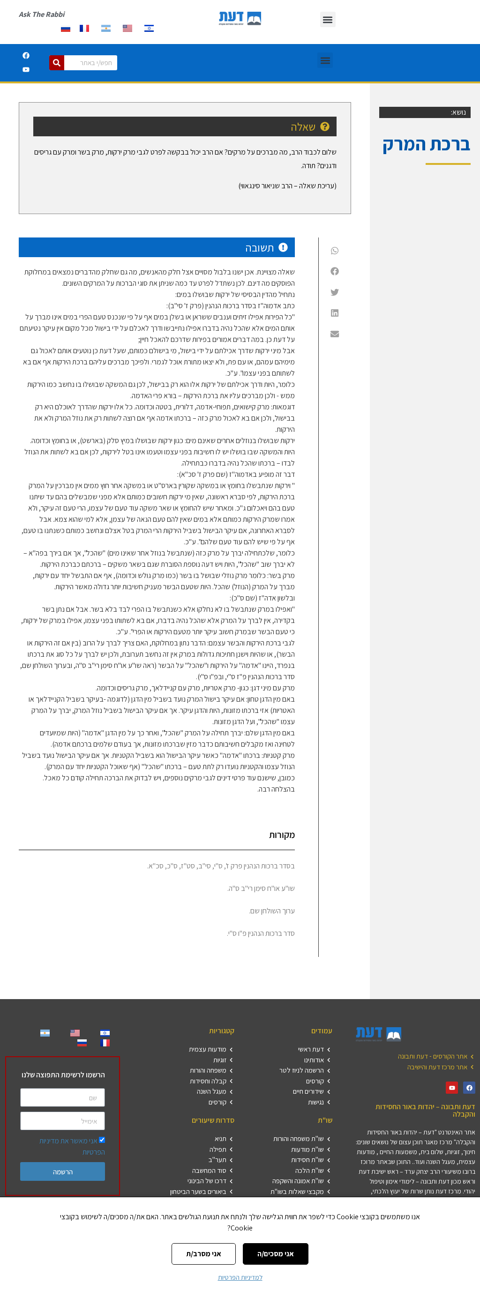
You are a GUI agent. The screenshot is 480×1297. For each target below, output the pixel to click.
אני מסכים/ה (275, 1254)
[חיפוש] (56, 62)
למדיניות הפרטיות (240, 1277)
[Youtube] (26, 70)
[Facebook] (26, 56)
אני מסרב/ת (203, 1254)
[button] (328, 19)
